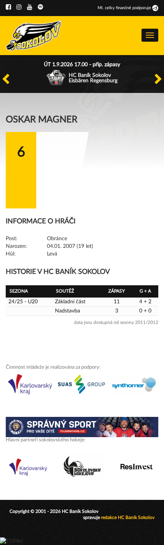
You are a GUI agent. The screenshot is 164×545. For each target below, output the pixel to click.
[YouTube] (29, 7)
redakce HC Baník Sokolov (127, 517)
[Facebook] (8, 7)
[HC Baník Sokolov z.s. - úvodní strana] (34, 35)
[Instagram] (19, 7)
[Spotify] (40, 7)
